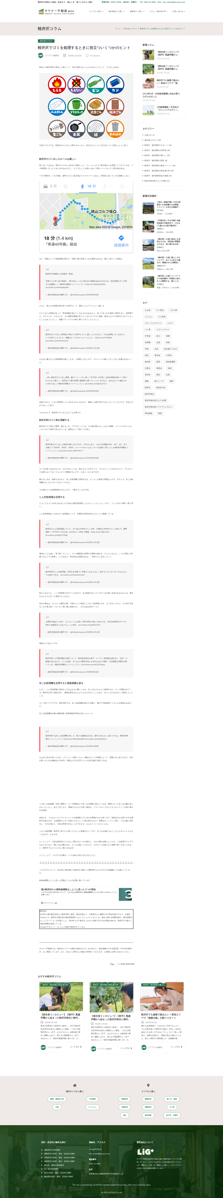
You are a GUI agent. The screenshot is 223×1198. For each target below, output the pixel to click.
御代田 (147, 362)
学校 (147, 349)
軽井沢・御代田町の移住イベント (158, 165)
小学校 (169, 355)
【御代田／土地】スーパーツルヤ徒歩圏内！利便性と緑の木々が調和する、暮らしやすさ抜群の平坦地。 (168, 280)
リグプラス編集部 (51, 55)
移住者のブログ (130, 28)
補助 (171, 381)
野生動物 (148, 413)
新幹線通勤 (170, 362)
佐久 (158, 336)
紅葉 (168, 374)
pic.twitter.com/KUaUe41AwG (72, 575)
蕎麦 (147, 381)
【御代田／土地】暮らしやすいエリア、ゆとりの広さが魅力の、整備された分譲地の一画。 (168, 261)
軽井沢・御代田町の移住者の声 (157, 171)
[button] (57, 1099)
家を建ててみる (170, 349)
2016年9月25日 (92, 295)
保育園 (147, 342)
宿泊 (147, 355)
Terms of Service (138, 1185)
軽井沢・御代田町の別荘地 (155, 150)
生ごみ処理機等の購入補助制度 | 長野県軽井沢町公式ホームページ (66, 713)
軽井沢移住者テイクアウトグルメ (158, 407)
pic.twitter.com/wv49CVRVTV (71, 451)
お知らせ (148, 135)
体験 (168, 336)
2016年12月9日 (92, 746)
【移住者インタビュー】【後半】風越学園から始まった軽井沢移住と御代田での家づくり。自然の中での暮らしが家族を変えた (60, 1019)
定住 (156, 349)
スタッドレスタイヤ (153, 323)
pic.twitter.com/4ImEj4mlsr (96, 739)
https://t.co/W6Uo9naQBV (74, 739)
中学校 (147, 336)
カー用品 (160, 310)
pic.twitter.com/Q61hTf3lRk (56, 535)
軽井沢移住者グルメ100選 (155, 181)
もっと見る (74, 1046)
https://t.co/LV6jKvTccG (100, 532)
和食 (168, 342)
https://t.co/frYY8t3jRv (103, 337)
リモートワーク (162, 329)
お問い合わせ (178, 11)
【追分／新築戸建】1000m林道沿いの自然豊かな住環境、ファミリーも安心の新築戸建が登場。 (169, 206)
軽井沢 (147, 387)
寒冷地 (157, 355)
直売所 (147, 374)
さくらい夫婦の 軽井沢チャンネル (71, 927)
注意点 (147, 368)
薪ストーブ (159, 381)
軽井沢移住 (130, 964)
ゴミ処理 (121, 964)
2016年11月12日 (92, 348)
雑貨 (160, 413)
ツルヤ (170, 323)
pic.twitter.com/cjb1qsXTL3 (95, 383)
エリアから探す (95, 11)
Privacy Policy (122, 1185)
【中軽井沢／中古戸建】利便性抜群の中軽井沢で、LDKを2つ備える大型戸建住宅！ (168, 223)
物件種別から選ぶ (116, 11)
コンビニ (148, 316)
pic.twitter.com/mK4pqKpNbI (56, 287)
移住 (158, 374)
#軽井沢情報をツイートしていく (72, 284)
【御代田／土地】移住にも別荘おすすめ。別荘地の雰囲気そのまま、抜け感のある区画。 (168, 243)
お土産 (147, 310)
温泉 (170, 368)
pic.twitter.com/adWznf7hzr (89, 625)
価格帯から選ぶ (136, 11)
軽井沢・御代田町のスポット (156, 145)
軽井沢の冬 (160, 387)
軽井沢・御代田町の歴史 (154, 160)
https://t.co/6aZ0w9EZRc (95, 284)
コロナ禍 (173, 310)
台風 (158, 342)
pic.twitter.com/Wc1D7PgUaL (93, 664)
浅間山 (159, 368)
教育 (158, 362)
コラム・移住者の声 (157, 11)
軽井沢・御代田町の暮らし (155, 155)
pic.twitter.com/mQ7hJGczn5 (56, 341)
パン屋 (147, 329)
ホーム (118, 28)
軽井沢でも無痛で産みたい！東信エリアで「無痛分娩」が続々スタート (168, 83)
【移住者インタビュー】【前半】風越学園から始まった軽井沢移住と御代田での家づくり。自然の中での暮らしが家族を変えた (110, 1020)
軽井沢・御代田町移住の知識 (156, 176)
